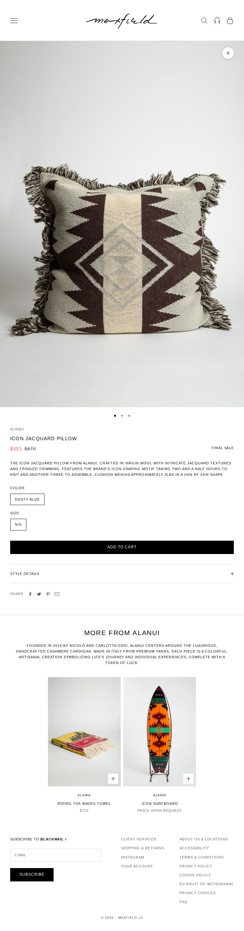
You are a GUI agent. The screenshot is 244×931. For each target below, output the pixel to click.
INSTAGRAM (132, 857)
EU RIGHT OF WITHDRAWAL (207, 884)
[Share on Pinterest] (48, 594)
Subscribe (31, 874)
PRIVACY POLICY (196, 866)
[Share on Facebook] (30, 594)
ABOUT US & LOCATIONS (204, 839)
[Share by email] (56, 594)
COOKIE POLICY (195, 875)
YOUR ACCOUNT (137, 866)
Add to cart (122, 547)
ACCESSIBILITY (194, 848)
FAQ (183, 902)
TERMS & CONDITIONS (202, 857)
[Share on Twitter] (39, 594)
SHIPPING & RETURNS (142, 848)
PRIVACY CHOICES (198, 893)
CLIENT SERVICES (138, 839)
